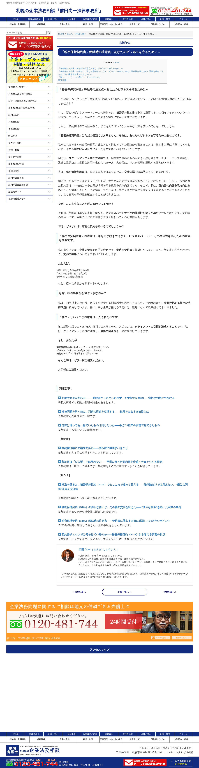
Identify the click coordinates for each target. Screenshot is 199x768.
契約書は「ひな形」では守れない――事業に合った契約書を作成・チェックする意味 (112, 461)
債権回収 (41, 24)
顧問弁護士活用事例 (29, 185)
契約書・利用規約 (18, 24)
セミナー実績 (29, 157)
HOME (16, 19)
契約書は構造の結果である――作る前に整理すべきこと (95, 448)
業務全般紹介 (34, 19)
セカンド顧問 (29, 143)
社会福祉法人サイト (29, 199)
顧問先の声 (128, 19)
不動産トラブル (158, 24)
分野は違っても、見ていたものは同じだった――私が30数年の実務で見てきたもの (111, 425)
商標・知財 (88, 24)
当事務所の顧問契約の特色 (29, 108)
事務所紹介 (29, 129)
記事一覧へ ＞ (125, 592)
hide (117, 62)
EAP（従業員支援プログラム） (29, 101)
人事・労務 (65, 24)
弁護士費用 (165, 19)
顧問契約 (109, 19)
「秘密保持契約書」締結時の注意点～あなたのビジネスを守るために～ (90, 68)
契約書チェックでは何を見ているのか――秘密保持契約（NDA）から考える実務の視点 (113, 534)
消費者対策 (135, 24)
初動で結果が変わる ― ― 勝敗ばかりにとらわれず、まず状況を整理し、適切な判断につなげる (118, 398)
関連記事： (63, 80)
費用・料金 (29, 150)
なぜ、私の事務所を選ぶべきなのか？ (75, 74)
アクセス (183, 19)
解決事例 (71, 19)
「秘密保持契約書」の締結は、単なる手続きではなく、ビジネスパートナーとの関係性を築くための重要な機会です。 (111, 71)
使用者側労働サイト (29, 87)
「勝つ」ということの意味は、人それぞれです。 (80, 77)
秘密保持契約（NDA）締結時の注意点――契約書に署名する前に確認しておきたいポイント (116, 520)
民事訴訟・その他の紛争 (111, 24)
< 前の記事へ (79, 592)
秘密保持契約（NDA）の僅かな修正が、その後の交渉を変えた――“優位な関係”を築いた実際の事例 (121, 507)
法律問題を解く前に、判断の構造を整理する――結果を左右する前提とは (105, 411)
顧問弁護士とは (29, 178)
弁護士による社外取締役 (29, 94)
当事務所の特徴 (90, 19)
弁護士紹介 (53, 19)
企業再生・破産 (181, 24)
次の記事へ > (170, 592)
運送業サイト (29, 192)
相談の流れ (146, 19)
